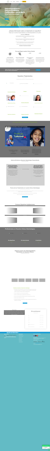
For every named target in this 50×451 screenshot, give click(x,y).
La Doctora (14, 1)
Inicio (11, 1)
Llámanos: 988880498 (25, 34)
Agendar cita (24, 1)
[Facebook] (34, 335)
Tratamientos (17, 1)
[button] (5, 210)
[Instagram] (35, 335)
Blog (21, 1)
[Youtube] (37, 335)
